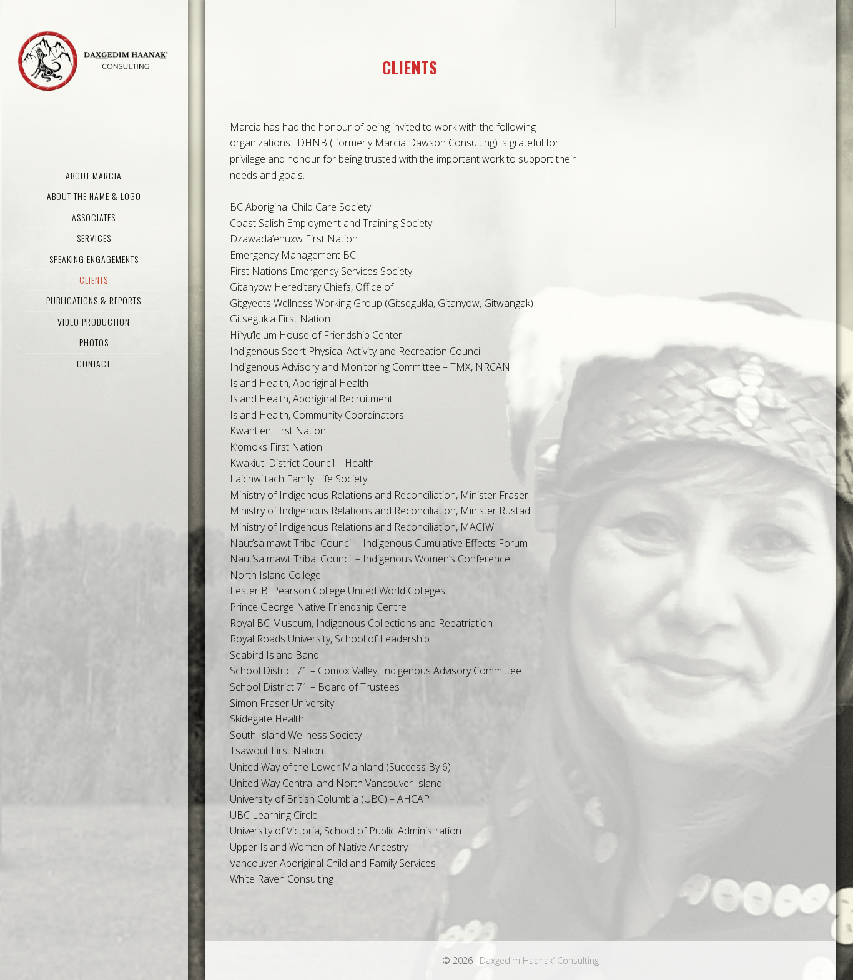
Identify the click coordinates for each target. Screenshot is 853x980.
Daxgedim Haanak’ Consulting (93, 59)
